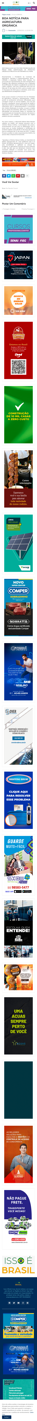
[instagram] (23, 1303)
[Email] (23, 176)
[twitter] (14, 1303)
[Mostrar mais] (27, 176)
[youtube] (18, 1303)
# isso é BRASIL (17, 15)
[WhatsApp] (13, 176)
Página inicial (6, 15)
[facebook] (9, 1303)
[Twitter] (9, 176)
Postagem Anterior (9, 209)
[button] (3, 3)
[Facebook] (4, 176)
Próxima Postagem (28, 209)
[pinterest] (27, 1303)
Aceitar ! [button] (6, 1417)
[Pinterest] (18, 176)
